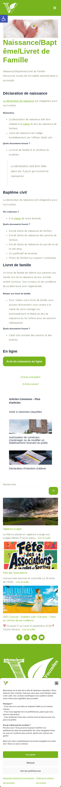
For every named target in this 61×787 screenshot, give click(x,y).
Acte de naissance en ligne (24, 361)
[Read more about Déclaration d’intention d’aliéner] (30, 457)
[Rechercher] (53, 491)
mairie (26, 123)
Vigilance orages (12, 528)
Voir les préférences (30, 771)
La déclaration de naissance (18, 100)
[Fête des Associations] (30, 555)
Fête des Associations (15, 572)
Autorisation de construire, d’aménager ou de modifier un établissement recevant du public (28, 440)
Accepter (30, 754)
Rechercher (9, 484)
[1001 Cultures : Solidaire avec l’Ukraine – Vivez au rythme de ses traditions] (30, 599)
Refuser (31, 762)
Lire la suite (44, 537)
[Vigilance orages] (30, 511)
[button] (4, 19)
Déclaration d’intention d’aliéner (27, 468)
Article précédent (30, 377)
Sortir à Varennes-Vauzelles (25, 411)
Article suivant (30, 384)
